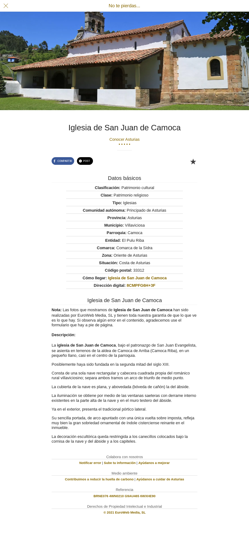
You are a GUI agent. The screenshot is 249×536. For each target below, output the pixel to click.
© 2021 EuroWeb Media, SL (125, 512)
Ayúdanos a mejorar (154, 463)
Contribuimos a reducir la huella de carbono (99, 479)
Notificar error (90, 463)
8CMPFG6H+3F (141, 285)
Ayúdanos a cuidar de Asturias (160, 479)
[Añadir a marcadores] (193, 161)
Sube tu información (120, 463)
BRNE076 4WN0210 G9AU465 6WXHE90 (124, 496)
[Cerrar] (6, 6)
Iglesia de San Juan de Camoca (137, 278)
